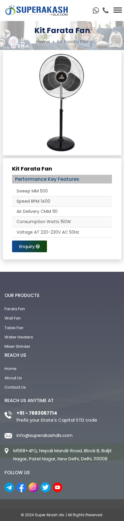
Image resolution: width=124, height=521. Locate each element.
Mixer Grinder (17, 346)
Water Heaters (19, 337)
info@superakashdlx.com (45, 435)
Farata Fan (15, 309)
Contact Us (15, 387)
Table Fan (14, 328)
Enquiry (27, 246)
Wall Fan (13, 318)
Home (43, 41)
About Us (13, 378)
